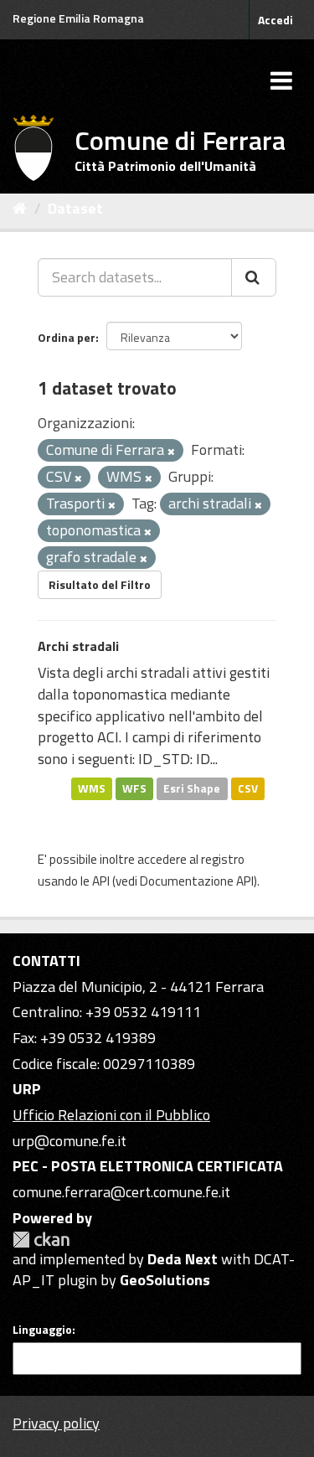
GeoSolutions (165, 1279)
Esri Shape (191, 788)
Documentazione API (197, 881)
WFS (134, 788)
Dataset (75, 208)
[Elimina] (171, 451)
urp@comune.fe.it (69, 1140)
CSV (248, 788)
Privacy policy (56, 1423)
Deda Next (182, 1259)
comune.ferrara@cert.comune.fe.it (121, 1192)
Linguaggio (42, 1329)
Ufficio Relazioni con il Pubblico (111, 1114)
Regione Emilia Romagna (78, 18)
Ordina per (66, 337)
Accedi (275, 19)
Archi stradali (78, 646)
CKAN (41, 1239)
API (101, 881)
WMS (92, 788)
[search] (253, 277)
